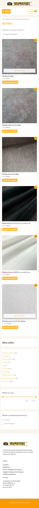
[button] (4, 6)
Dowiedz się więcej (10, 82)
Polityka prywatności (9, 474)
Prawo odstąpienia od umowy (12, 469)
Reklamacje (6, 467)
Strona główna (6, 19)
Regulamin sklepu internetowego (13, 472)
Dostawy (5, 465)
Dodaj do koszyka (9, 131)
